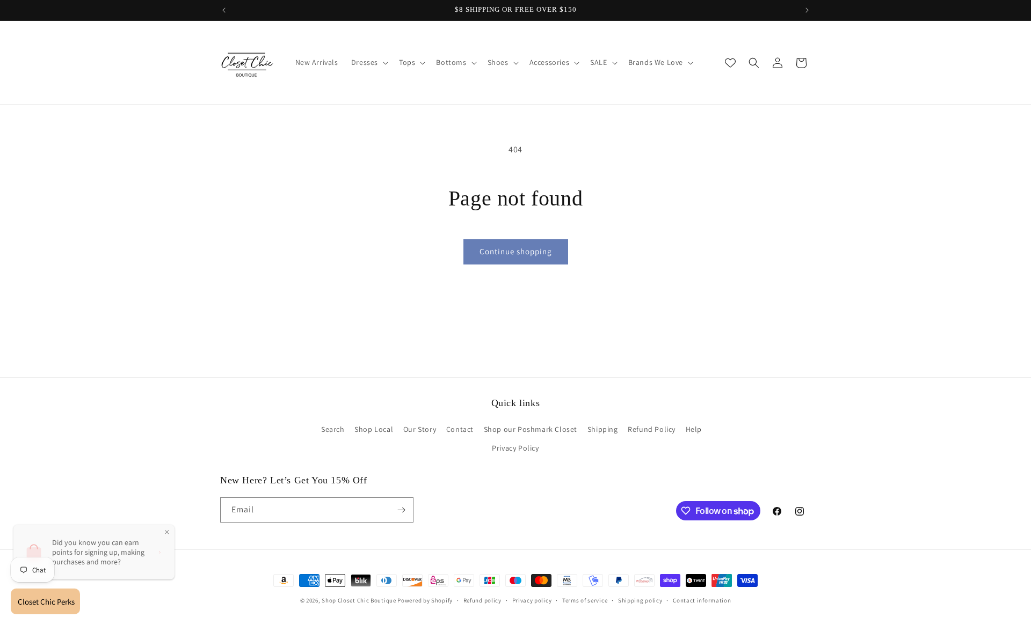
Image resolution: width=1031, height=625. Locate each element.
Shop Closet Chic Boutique (359, 600)
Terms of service (584, 600)
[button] (369, 62)
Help (694, 429)
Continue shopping (516, 251)
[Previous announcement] (224, 10)
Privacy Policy (515, 448)
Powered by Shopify (425, 600)
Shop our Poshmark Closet (530, 429)
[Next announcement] (807, 10)
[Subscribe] (401, 510)
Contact (460, 429)
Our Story (419, 429)
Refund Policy (652, 429)
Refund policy (482, 600)
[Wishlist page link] (730, 62)
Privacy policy (532, 600)
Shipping (602, 429)
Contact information (702, 600)
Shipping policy (640, 600)
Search (333, 429)
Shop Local (373, 429)
